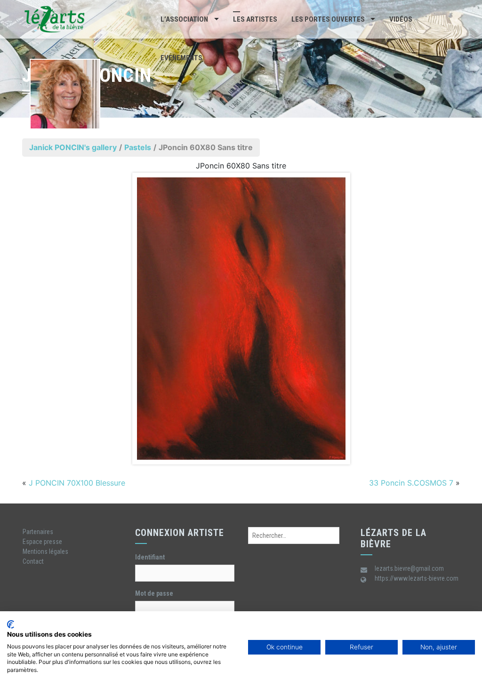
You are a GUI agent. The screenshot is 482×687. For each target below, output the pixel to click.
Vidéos (400, 19)
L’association (184, 19)
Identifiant (150, 557)
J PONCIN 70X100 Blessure (77, 482)
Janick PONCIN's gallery (73, 147)
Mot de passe (154, 593)
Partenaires (38, 531)
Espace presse (42, 541)
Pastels (137, 147)
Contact (33, 561)
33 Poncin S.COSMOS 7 (411, 482)
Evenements (181, 58)
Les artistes (255, 19)
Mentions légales (45, 551)
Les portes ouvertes (328, 19)
